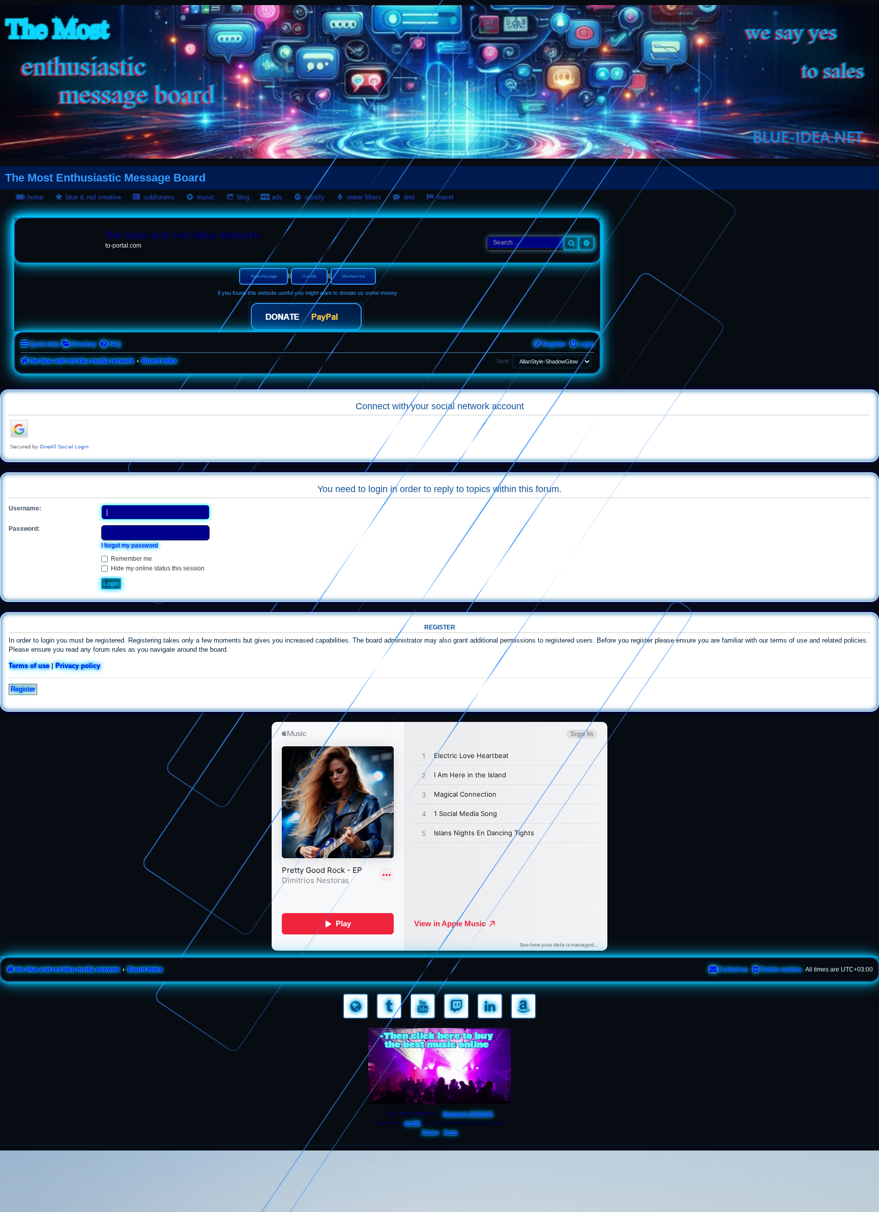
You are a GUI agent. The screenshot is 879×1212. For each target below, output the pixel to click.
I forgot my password (129, 545)
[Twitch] (456, 1006)
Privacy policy (77, 666)
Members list (353, 276)
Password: (24, 528)
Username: (25, 508)
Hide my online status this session (156, 568)
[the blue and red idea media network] (61, 237)
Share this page (263, 276)
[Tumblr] (389, 1006)
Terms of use (29, 666)
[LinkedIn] (490, 1006)
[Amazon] (523, 1006)
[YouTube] (422, 1006)
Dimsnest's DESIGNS (468, 1113)
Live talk (309, 276)
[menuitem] (79, 344)
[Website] (355, 1006)
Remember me (130, 558)
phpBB (412, 1123)
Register (23, 689)
